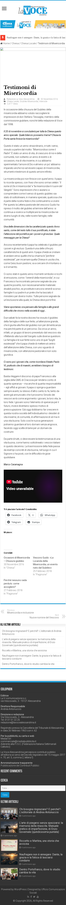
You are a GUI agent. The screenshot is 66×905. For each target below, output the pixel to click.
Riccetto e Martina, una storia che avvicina (24, 650)
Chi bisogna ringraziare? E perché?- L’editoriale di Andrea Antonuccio (40, 811)
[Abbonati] (33, 24)
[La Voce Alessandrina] (33, 9)
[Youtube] (37, 897)
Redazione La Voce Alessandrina (21, 99)
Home (6, 43)
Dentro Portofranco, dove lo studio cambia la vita (28, 664)
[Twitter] (34, 897)
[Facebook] (31, 897)
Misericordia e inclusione (20, 611)
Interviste (43, 101)
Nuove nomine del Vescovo (44, 616)
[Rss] (28, 897)
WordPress (20, 889)
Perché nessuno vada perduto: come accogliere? (15, 583)
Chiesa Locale (28, 43)
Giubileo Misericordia (29, 101)
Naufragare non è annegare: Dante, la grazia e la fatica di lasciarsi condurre (40, 857)
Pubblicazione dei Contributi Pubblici (20, 765)
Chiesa (15, 43)
